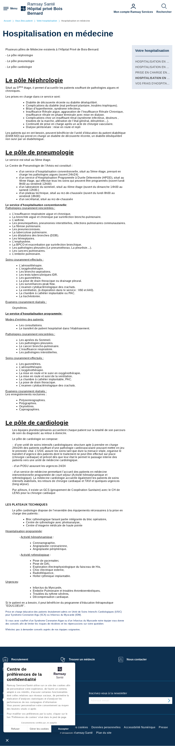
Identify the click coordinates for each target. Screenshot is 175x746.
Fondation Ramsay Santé (76, 732)
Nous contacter (137, 659)
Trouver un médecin (82, 659)
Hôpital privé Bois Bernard (44, 11)
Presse (163, 727)
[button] (7, 740)
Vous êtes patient (23, 21)
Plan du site (104, 732)
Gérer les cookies (39, 728)
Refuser (15, 728)
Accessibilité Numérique (139, 727)
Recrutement (19, 659)
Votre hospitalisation (47, 21)
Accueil (7, 21)
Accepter (63, 728)
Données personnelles (106, 727)
